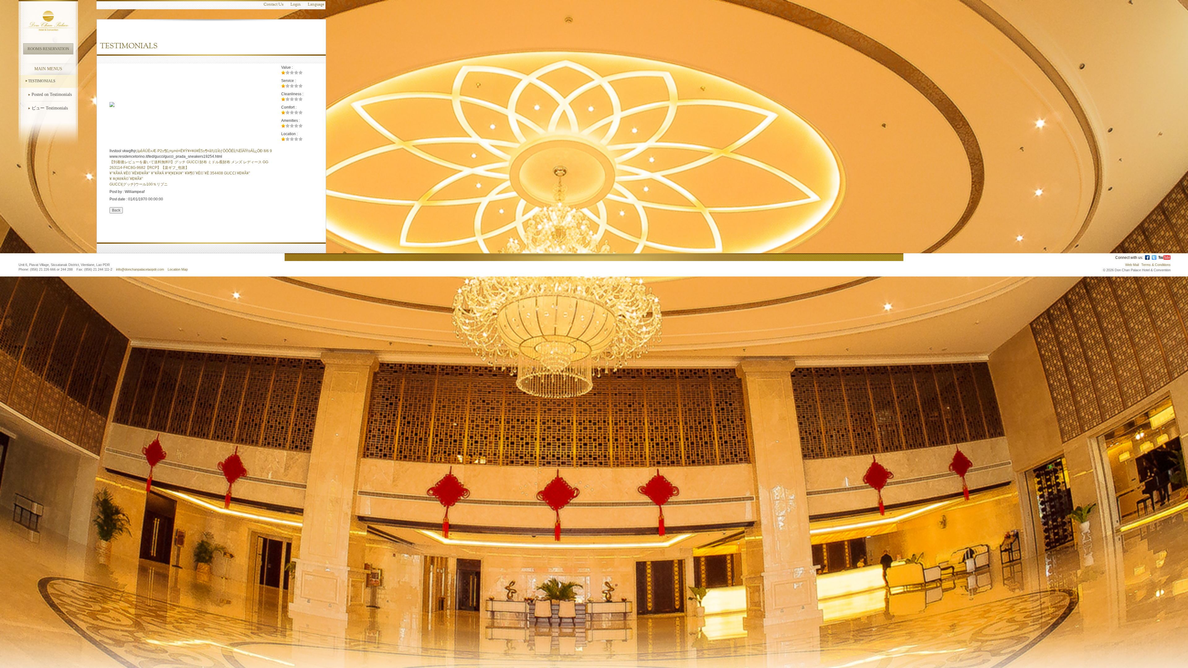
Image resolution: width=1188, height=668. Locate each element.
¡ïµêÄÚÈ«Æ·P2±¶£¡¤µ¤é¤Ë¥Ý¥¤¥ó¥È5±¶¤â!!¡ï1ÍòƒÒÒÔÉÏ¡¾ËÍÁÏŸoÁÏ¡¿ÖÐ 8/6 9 (204, 151)
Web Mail (1132, 265)
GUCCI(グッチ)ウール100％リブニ (139, 184)
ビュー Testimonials (50, 108)
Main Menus (48, 68)
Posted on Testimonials (52, 94)
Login (296, 4)
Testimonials (41, 81)
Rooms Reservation (48, 48)
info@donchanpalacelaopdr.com (140, 269)
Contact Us (273, 4)
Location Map (178, 269)
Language (316, 4)
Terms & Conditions (1156, 265)
